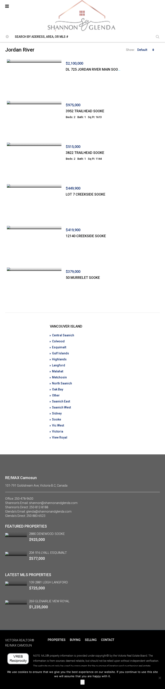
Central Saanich (63, 335)
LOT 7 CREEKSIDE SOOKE (85, 194)
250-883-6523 (35, 516)
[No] (159, 678)
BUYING (75, 640)
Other (56, 395)
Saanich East (61, 401)
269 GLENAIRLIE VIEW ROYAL (49, 601)
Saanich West (61, 407)
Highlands (59, 359)
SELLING (91, 640)
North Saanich (62, 383)
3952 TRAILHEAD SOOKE (85, 111)
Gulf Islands (60, 353)
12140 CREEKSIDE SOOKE (86, 236)
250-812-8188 (38, 507)
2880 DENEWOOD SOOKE (47, 534)
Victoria (57, 431)
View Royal (59, 437)
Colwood (58, 341)
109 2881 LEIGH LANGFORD (48, 582)
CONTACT (107, 640)
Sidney (57, 413)
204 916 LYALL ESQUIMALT (48, 553)
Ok (82, 682)
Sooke (56, 419)
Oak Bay (57, 389)
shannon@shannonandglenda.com (53, 503)
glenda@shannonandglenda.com (49, 511)
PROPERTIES (57, 640)
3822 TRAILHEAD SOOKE (85, 153)
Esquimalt (59, 347)
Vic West (58, 425)
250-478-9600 (23, 498)
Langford (58, 365)
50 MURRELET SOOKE (83, 278)
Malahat (57, 371)
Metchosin (59, 377)
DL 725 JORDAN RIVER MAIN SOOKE (94, 69)
